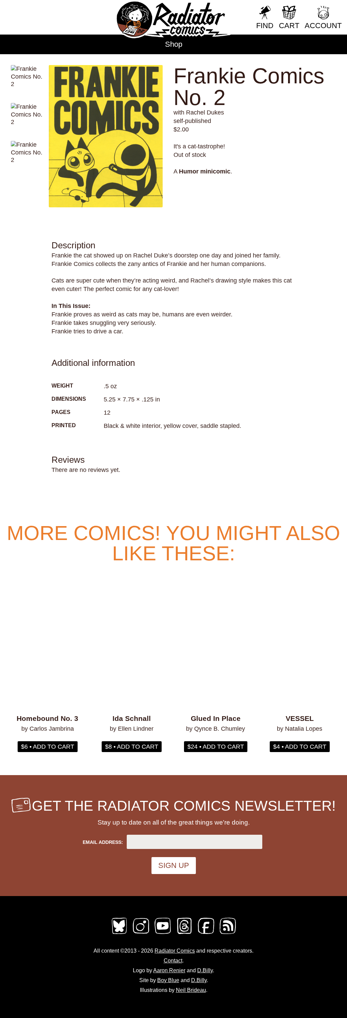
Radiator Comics (175, 951)
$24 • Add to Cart (215, 746)
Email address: (103, 842)
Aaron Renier (169, 970)
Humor (189, 171)
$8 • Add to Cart (131, 746)
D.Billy (205, 970)
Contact (173, 960)
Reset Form (245, 20)
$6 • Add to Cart (47, 746)
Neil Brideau (191, 990)
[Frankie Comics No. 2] (106, 136)
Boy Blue (168, 980)
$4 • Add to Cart (299, 746)
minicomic (215, 171)
